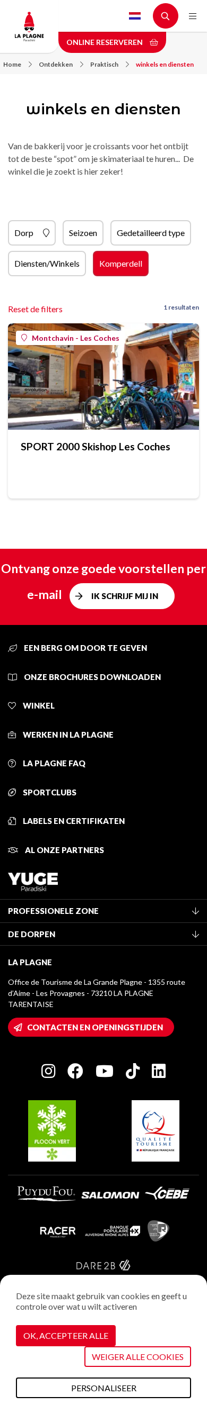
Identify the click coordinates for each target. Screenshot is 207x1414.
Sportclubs (48, 792)
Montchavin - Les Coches (75, 337)
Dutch (135, 16)
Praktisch (104, 64)
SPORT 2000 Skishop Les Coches (95, 446)
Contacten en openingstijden (95, 1027)
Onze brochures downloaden (91, 677)
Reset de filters (35, 309)
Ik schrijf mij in (124, 596)
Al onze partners (63, 850)
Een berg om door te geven (84, 647)
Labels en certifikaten (73, 821)
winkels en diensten (165, 64)
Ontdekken (56, 64)
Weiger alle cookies (138, 1357)
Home (12, 64)
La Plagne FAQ (53, 763)
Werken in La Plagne (67, 734)
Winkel (38, 705)
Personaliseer (103, 1388)
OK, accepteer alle (65, 1335)
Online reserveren (105, 42)
